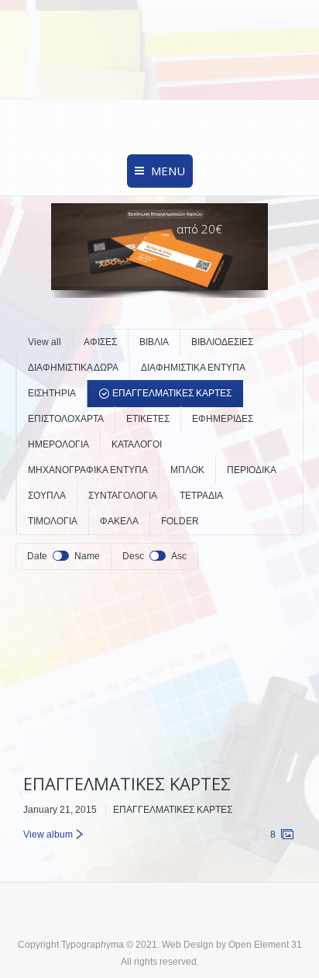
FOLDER (180, 521)
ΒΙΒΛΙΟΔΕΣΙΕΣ (222, 342)
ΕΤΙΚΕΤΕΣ (148, 418)
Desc (133, 556)
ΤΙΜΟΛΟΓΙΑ (52, 521)
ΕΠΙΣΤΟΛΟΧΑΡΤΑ (66, 418)
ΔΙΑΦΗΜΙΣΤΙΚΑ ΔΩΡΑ (73, 367)
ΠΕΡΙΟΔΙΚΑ (251, 470)
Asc (179, 556)
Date (37, 556)
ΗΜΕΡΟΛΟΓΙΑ (58, 444)
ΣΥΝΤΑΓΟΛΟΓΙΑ (122, 495)
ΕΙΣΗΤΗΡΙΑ (52, 393)
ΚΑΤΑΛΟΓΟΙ (136, 444)
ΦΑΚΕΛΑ (119, 521)
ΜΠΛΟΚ (187, 470)
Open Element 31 (265, 944)
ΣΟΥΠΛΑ (47, 495)
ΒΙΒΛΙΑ (154, 342)
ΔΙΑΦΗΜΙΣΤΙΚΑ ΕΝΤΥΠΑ (193, 367)
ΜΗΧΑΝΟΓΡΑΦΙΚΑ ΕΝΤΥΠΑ (88, 470)
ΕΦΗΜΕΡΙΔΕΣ (222, 418)
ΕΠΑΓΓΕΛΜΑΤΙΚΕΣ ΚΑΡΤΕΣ (172, 393)
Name (87, 556)
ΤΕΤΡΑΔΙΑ (201, 495)
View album (48, 834)
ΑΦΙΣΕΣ (100, 342)
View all (44, 342)
